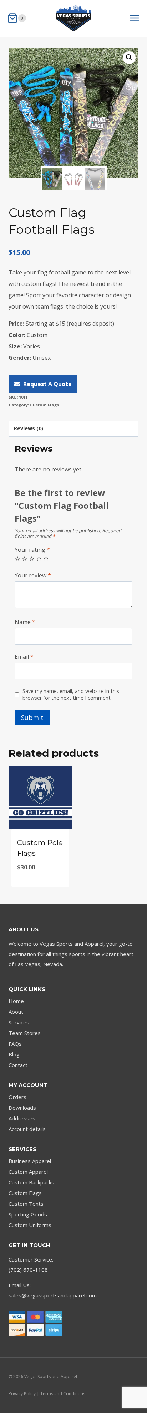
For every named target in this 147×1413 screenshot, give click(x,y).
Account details (27, 1128)
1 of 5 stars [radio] (17, 558)
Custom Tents (26, 1203)
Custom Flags (44, 404)
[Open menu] (138, 18)
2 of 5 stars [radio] (24, 558)
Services (19, 1022)
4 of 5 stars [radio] (39, 558)
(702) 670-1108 (28, 1269)
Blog (14, 1054)
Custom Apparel (28, 1171)
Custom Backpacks (31, 1182)
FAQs (15, 1043)
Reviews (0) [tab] (28, 428)
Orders (17, 1096)
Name (25, 622)
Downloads (22, 1107)
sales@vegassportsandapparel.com (53, 1295)
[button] (129, 57)
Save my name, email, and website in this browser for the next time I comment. (70, 694)
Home (16, 1000)
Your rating (32, 550)
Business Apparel (30, 1160)
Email (24, 657)
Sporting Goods (28, 1214)
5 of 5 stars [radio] (46, 558)
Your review (33, 575)
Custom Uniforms (30, 1224)
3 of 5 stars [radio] (32, 558)
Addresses (22, 1118)
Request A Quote (47, 384)
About (16, 1011)
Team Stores (25, 1032)
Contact (18, 1064)
